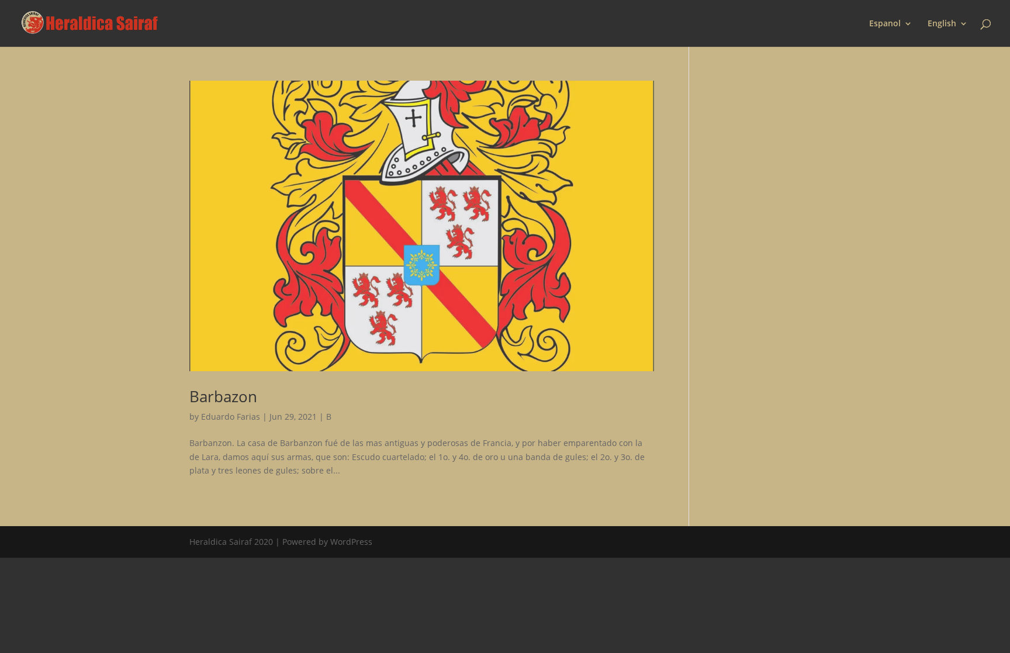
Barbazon (223, 396)
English (942, 24)
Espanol (885, 24)
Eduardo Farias (230, 416)
